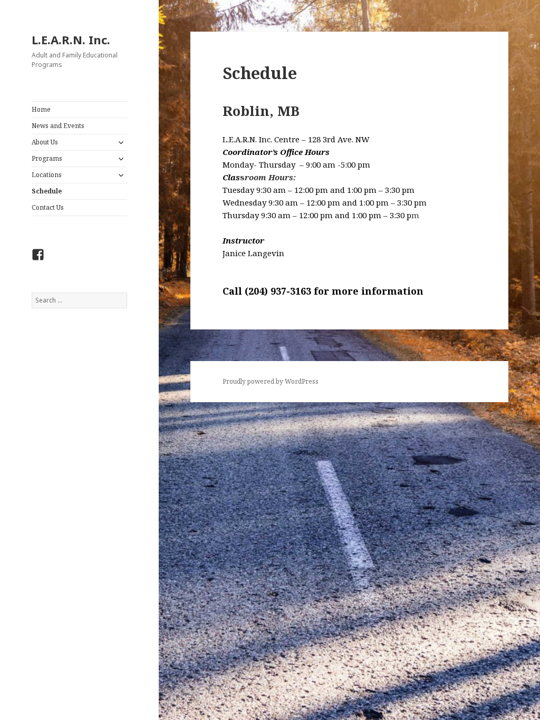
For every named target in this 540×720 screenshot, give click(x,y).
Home (41, 109)
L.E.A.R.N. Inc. (71, 39)
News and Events (58, 125)
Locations (47, 174)
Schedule (47, 191)
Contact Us (48, 207)
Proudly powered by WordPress (271, 381)
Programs (47, 158)
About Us (45, 142)
